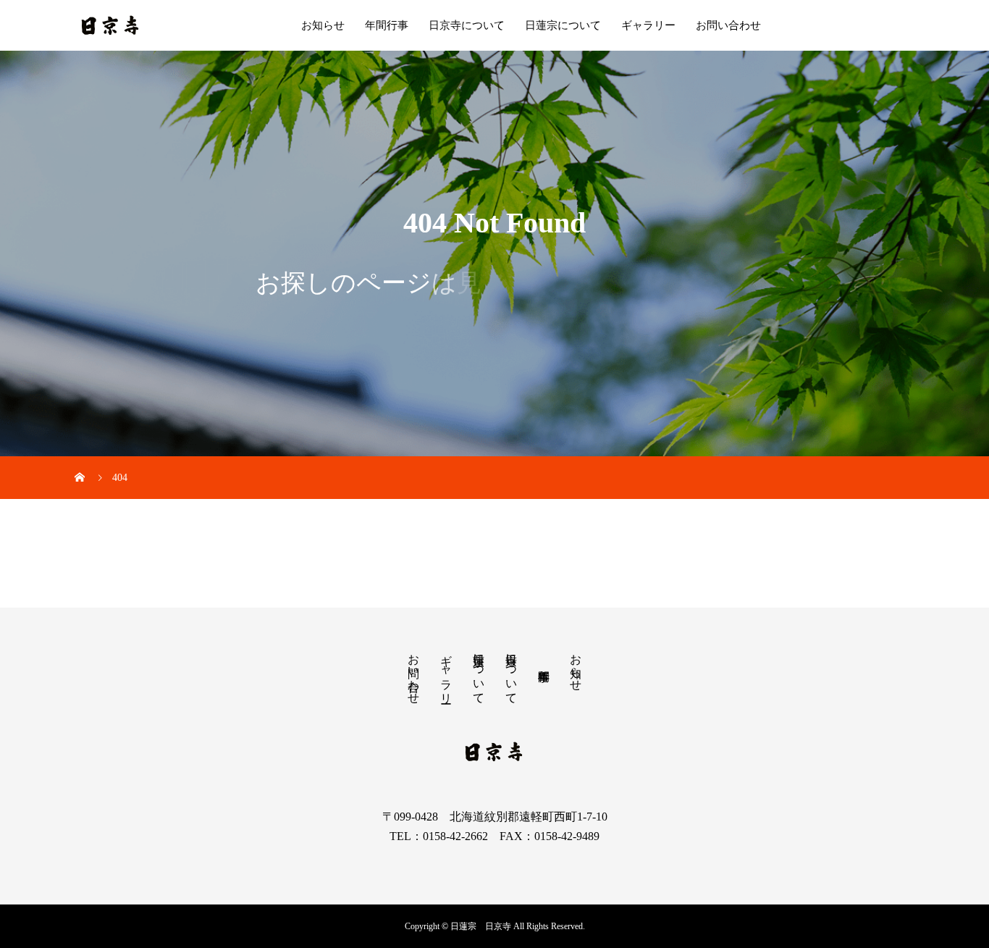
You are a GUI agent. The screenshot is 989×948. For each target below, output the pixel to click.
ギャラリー (648, 25)
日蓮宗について (563, 25)
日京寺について (467, 25)
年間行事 (386, 25)
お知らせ (323, 25)
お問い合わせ (728, 25)
